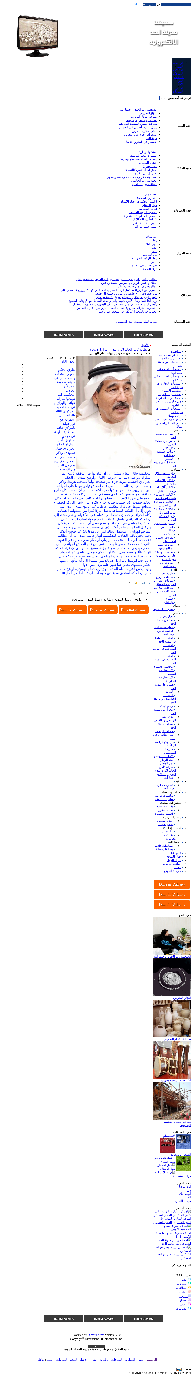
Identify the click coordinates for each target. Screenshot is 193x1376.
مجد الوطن (167, 759)
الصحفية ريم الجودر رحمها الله (138, 109)
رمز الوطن (167, 763)
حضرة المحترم (148, 162)
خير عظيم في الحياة (144, 265)
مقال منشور (166, 810)
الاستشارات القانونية (168, 397)
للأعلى (40, 1359)
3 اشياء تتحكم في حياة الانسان (138, 201)
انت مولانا (151, 236)
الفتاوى (176, 405)
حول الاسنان (149, 205)
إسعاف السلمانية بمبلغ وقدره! (138, 159)
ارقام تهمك (174, 415)
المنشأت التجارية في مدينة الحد (165, 659)
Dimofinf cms (96, 1334)
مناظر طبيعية (165, 451)
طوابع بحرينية (165, 573)
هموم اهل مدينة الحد (168, 401)
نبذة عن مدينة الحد (169, 354)
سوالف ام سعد (164, 731)
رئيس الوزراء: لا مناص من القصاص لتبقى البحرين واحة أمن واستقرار (115, 304)
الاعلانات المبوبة (164, 756)
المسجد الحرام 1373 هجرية (140, 215)
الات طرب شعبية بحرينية (141, 120)
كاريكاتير (168, 448)
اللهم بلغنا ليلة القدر (145, 223)
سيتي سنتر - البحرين (144, 131)
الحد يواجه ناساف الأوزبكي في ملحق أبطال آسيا (127, 311)
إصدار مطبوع (165, 820)
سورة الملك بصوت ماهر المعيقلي (136, 321)
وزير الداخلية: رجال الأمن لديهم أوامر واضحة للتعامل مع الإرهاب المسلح (113, 300)
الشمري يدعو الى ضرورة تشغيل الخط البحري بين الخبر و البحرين (117, 307)
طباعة (108, 599)
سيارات (169, 455)
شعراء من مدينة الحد (168, 419)
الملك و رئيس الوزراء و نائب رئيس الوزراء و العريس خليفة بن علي (116, 279)
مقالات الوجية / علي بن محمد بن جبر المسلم (165, 555)
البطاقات (182, 1287)
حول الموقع (174, 856)
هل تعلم (169, 602)
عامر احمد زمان (164, 523)
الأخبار (183, 1300)
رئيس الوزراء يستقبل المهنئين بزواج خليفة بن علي (126, 297)
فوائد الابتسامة (148, 208)
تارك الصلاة (150, 269)
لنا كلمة (169, 534)
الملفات (183, 1292)
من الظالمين (149, 254)
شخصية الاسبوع (171, 390)
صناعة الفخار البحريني (143, 116)
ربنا (155, 240)
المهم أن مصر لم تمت (143, 155)
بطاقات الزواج (165, 577)
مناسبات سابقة (164, 799)
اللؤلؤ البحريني (148, 113)
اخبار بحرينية (166, 616)
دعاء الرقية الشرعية (144, 258)
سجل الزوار (174, 860)
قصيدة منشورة (164, 813)
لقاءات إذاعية (165, 831)
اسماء (170, 598)
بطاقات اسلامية (164, 587)
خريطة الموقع (172, 870)
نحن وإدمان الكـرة (146, 173)
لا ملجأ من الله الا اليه (144, 219)
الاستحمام (151, 194)
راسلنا (177, 867)
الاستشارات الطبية (169, 394)
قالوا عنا (176, 853)
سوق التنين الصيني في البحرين (138, 127)
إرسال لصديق (123, 599)
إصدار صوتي (166, 824)
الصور (184, 1279)
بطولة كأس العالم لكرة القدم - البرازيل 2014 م (164, 770)
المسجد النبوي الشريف (143, 212)
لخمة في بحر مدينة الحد (176, 1243)
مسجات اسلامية (163, 609)
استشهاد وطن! (148, 152)
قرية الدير (151, 138)
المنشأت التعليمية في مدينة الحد (164, 699)
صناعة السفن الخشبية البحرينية (137, 123)
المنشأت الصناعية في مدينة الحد (164, 648)
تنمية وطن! (150, 166)
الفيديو (183, 1304)
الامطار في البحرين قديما (141, 141)
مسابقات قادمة (164, 845)
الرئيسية (176, 351)
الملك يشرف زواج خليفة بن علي (137, 286)
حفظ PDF (78, 599)
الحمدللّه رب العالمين (144, 180)
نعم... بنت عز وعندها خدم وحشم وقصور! (131, 177)
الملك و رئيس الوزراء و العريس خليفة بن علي (129, 282)
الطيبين (169, 458)
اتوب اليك (151, 244)
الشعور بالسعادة (147, 198)
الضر (154, 247)
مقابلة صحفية (165, 806)
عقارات (169, 777)
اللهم (154, 261)
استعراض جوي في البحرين (140, 134)
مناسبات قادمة (164, 795)
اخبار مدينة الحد (171, 358)
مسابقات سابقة (164, 849)
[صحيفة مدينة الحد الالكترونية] (163, 50)
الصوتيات (182, 1308)
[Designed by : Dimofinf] (96, 1346)
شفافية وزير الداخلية (144, 184)
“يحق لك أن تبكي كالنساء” (141, 169)
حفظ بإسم (94, 599)
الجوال (183, 1296)
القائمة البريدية (172, 863)
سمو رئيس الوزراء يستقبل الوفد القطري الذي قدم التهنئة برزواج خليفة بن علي (109, 290)
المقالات (182, 1283)
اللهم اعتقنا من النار (145, 226)
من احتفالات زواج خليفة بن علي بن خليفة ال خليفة (126, 293)
